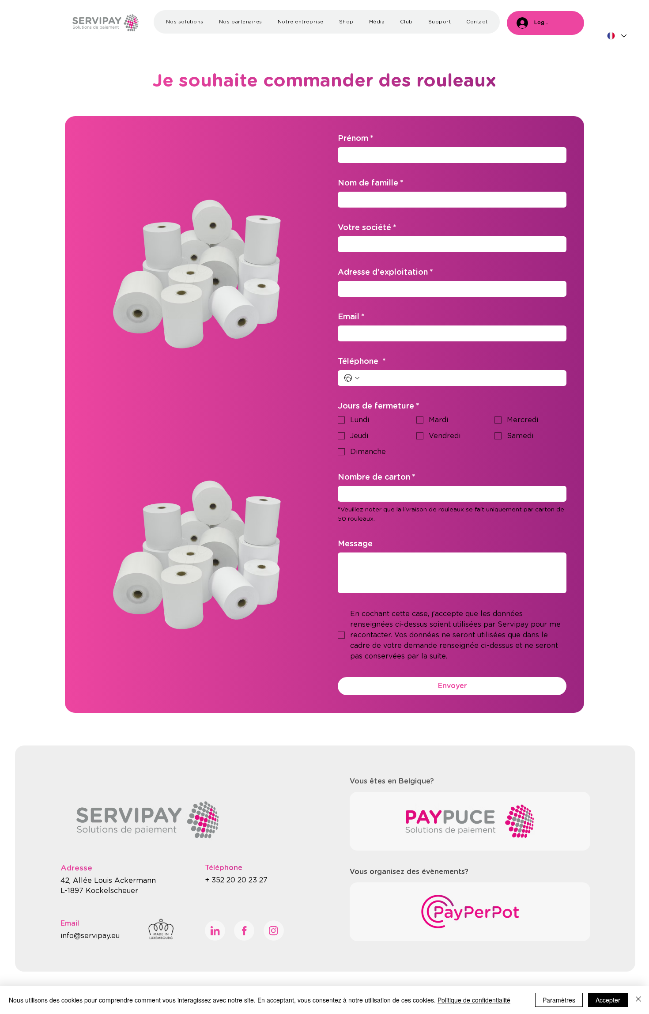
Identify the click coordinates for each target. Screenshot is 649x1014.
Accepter (608, 999)
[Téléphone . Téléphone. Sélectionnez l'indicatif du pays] (352, 378)
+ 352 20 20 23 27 (237, 880)
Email (351, 317)
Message (355, 544)
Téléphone (362, 362)
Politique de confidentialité (474, 999)
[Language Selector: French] (617, 36)
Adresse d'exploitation (385, 272)
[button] (184, 22)
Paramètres (559, 999)
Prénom (356, 139)
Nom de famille (371, 183)
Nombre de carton (376, 477)
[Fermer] (638, 1000)
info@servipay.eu (90, 935)
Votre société (367, 228)
